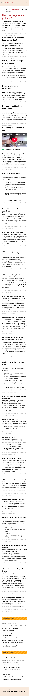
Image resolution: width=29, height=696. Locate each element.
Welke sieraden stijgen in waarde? (10, 633)
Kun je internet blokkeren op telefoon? (11, 667)
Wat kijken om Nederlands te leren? (10, 664)
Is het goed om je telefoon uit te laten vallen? (12, 642)
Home (3, 9)
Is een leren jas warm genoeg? (9, 637)
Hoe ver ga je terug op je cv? (9, 623)
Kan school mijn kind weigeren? (9, 672)
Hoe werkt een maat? (7, 635)
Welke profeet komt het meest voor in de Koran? (13, 660)
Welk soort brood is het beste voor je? (11, 628)
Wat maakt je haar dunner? (8, 657)
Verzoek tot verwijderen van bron (11, 33)
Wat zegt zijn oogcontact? (8, 630)
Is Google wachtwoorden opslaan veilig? (11, 679)
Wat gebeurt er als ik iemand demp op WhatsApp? (14, 625)
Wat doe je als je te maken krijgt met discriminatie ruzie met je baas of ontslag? (13, 645)
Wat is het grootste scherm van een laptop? (12, 676)
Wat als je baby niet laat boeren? (10, 662)
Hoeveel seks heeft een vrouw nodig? (11, 669)
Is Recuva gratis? (6, 674)
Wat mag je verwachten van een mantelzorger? (13, 640)
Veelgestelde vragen (13, 9)
